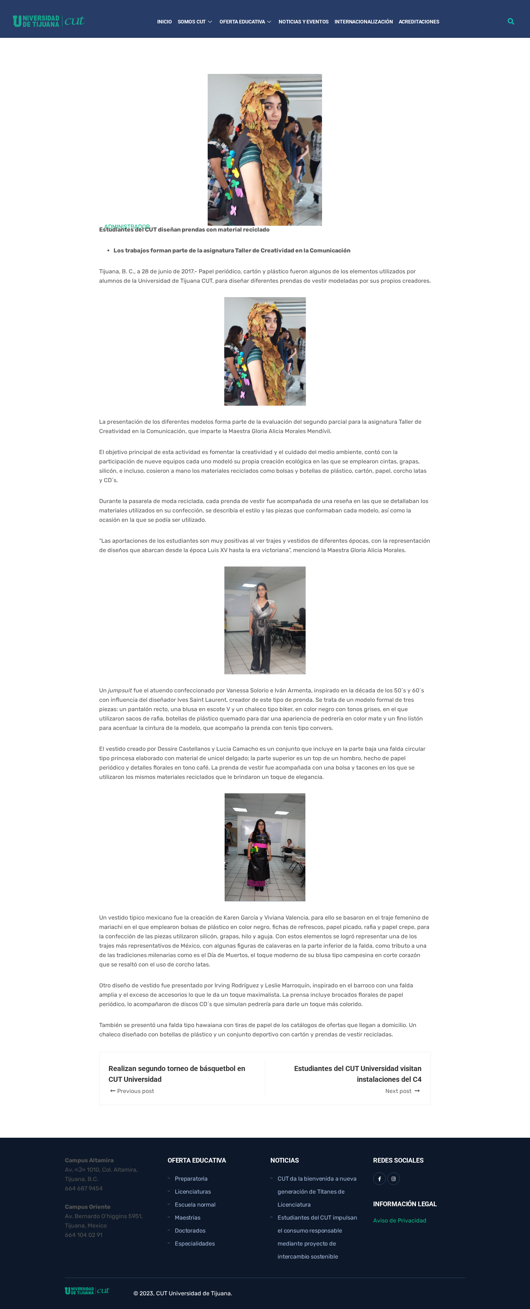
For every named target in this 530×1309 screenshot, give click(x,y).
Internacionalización (364, 22)
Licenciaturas (193, 1191)
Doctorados (190, 1230)
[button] (511, 21)
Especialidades (195, 1243)
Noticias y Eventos (304, 22)
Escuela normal (195, 1204)
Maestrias (187, 1217)
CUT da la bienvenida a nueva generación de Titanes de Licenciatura (317, 1191)
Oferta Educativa (242, 22)
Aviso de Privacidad (400, 1220)
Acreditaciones (419, 22)
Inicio (164, 22)
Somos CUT (192, 22)
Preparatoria (191, 1178)
